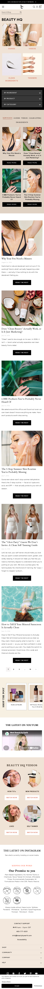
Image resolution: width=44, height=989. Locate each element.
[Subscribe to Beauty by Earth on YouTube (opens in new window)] (36, 973)
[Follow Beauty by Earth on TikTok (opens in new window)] (13, 973)
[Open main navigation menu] (3, 6)
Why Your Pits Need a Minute (17, 258)
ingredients (22, 122)
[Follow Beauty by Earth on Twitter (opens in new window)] (25, 973)
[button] (40, 7)
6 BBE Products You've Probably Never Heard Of (21, 400)
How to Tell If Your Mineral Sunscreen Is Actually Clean (21, 626)
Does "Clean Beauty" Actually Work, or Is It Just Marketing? (21, 330)
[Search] (34, 7)
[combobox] (10, 12)
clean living (35, 118)
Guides (17, 118)
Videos (24, 118)
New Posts (7, 118)
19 (30, 669)
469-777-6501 (22, 931)
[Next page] (36, 669)
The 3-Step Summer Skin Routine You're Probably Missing (19, 470)
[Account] (37, 7)
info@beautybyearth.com (22, 935)
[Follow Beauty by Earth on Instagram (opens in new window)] (7, 973)
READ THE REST (22, 282)
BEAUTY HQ (12, 19)
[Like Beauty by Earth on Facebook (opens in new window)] (19, 973)
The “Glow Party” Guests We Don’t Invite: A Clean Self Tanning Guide (20, 543)
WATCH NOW (11, 798)
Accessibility (22, 939)
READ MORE (11, 163)
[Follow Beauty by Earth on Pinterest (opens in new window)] (30, 973)
